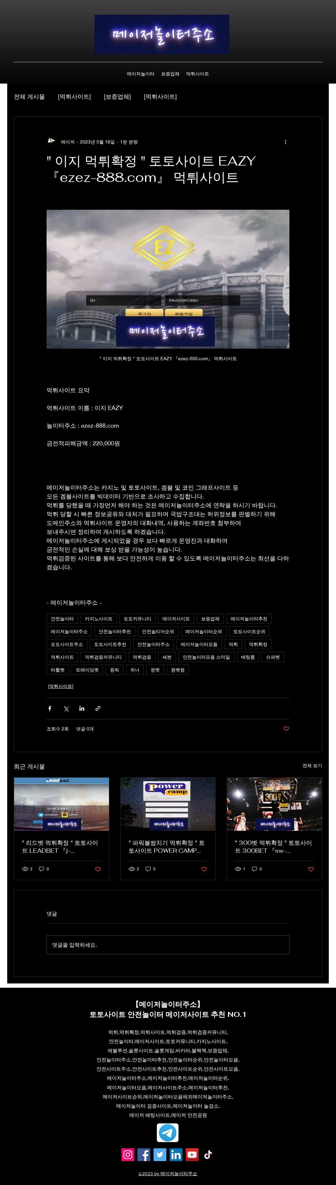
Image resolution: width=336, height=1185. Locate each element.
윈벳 (155, 669)
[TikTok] (208, 1154)
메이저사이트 (176, 618)
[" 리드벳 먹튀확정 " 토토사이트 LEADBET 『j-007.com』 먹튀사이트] (61, 804)
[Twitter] (160, 1154)
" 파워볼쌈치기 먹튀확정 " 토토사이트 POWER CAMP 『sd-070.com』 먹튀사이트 (167, 847)
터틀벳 (58, 669)
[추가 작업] (285, 142)
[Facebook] (143, 1154)
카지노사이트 (99, 618)
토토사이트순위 (249, 631)
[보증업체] (117, 96)
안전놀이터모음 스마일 (206, 657)
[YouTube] (192, 1154)
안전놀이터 (62, 618)
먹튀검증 (142, 657)
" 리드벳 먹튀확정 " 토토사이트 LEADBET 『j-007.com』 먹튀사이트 (60, 847)
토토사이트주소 (67, 644)
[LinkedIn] (176, 1154)
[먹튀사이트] (74, 96)
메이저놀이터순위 (203, 631)
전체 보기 (312, 765)
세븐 (167, 657)
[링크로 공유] (98, 708)
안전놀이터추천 (115, 631)
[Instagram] (127, 1154)
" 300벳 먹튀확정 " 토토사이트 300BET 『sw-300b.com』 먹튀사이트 (273, 847)
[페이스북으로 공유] (50, 708)
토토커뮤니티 (137, 618)
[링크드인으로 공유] (82, 708)
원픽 (114, 669)
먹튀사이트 (62, 657)
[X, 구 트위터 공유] (66, 708)
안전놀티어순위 (158, 631)
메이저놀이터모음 (199, 644)
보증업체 (210, 618)
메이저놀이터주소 (69, 631)
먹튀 (233, 644)
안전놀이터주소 (153, 644)
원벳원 (178, 669)
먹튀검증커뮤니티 (103, 657)
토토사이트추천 (110, 644)
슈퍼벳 (273, 657)
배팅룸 (248, 657)
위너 (134, 669)
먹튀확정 (258, 644)
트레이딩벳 (87, 669)
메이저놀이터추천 (249, 618)
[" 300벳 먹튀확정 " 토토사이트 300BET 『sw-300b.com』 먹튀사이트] (274, 804)
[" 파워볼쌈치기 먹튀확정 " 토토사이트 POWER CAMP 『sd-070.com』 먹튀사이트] (168, 804)
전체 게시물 (29, 96)
